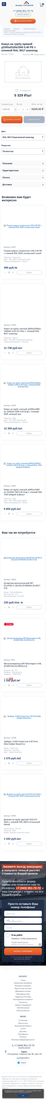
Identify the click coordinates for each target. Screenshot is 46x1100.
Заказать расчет (34, 119)
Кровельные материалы (23, 983)
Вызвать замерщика (23, 951)
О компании (23, 1020)
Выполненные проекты (23, 1026)
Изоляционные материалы (23, 999)
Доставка (23, 1031)
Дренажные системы (23, 991)
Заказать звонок (23, 14)
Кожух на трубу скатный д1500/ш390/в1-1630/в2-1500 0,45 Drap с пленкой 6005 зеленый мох (22, 411)
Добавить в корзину (13, 119)
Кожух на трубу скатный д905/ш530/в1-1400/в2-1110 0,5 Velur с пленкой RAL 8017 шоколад (22, 331)
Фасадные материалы (23, 986)
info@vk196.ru (24, 1058)
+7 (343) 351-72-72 (23, 11)
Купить (29, 272)
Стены (23, 980)
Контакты (23, 1037)
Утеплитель (23, 1002)
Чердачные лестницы (23, 997)
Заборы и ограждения (23, 1005)
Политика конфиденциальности (23, 1040)
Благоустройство (23, 1011)
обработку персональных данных (23, 958)
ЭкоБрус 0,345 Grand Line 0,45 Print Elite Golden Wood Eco (21, 742)
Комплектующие (23, 1008)
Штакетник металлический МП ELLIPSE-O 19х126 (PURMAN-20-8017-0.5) (22, 585)
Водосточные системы (23, 988)
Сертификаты (23, 1034)
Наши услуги (23, 1023)
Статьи (23, 1029)
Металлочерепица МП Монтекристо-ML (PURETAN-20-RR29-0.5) (22, 664)
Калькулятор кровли (24, 21)
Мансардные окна (23, 994)
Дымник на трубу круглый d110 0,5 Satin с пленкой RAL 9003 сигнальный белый (22, 822)
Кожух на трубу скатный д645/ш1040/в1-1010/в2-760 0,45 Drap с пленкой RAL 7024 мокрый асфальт (23, 492)
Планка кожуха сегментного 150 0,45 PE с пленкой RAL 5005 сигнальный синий (23, 252)
